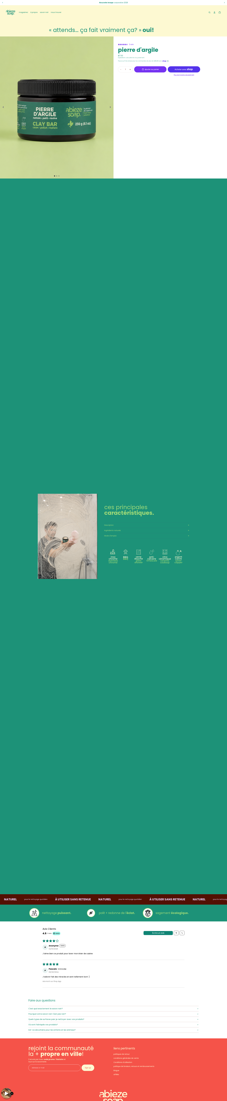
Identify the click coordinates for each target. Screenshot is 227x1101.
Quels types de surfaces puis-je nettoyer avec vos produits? (56, 1019)
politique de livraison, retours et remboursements (134, 1066)
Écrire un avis (158, 933)
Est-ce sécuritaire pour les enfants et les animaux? (52, 1030)
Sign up (88, 1068)
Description (109, 525)
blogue (116, 1070)
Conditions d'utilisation (123, 1062)
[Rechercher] (209, 12)
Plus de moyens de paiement (184, 75)
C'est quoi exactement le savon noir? (45, 1008)
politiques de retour (122, 1054)
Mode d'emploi (110, 536)
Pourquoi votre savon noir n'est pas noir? (47, 1014)
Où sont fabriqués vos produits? (43, 1024)
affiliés (116, 1074)
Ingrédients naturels (112, 530)
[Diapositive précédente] (2, 2)
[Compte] (214, 12)
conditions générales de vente (126, 1058)
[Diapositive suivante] (224, 2)
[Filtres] (176, 933)
